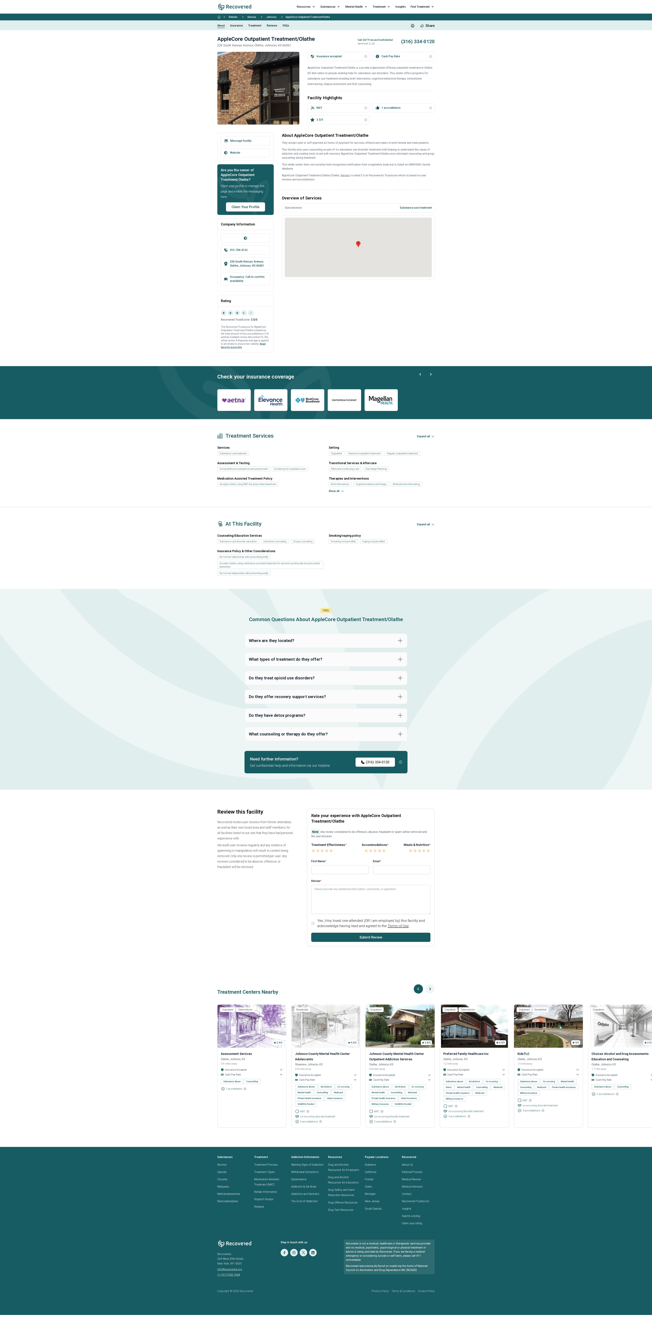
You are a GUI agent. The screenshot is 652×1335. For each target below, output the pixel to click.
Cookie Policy (426, 1291)
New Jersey (372, 1201)
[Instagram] (294, 1252)
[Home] (219, 17)
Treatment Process (266, 1164)
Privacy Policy (380, 1291)
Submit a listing (411, 1216)
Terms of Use (398, 926)
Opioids (222, 1172)
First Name (318, 861)
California (370, 1172)
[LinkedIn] (313, 1252)
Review (315, 881)
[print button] (413, 26)
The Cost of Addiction (304, 1201)
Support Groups (263, 1199)
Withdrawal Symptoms (305, 1172)
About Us (407, 1164)
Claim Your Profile (246, 207)
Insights (406, 1208)
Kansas (252, 17)
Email (376, 861)
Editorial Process (412, 1172)
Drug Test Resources (340, 1209)
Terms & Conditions (403, 1291)
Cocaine (222, 1179)
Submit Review (370, 937)
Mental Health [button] (354, 6)
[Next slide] (431, 374)
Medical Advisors (412, 1186)
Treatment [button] (379, 6)
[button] (370, 43)
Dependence (299, 1179)
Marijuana (223, 1186)
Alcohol (222, 1164)
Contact (407, 1194)
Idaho (368, 1186)
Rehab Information (265, 1191)
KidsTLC (523, 1054)
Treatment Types (264, 1172)
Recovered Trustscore (415, 1201)
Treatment (254, 25)
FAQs (286, 25)
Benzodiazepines (227, 1201)
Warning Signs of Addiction (307, 1164)
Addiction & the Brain (303, 1186)
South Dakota (373, 1208)
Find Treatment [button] (420, 6)
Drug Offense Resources (343, 1202)
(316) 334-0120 (377, 762)
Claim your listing (412, 1223)
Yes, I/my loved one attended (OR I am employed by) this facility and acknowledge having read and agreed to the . (371, 923)
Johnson (271, 17)
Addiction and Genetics (305, 1194)
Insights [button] (400, 6)
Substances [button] (328, 6)
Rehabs (233, 17)
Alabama (370, 1164)
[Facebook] (284, 1252)
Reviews (272, 25)
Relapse (259, 1206)
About (221, 25)
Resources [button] (304, 6)
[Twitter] (303, 1252)
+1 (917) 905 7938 (228, 1274)
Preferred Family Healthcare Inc (466, 1054)
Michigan (370, 1194)
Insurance (236, 25)
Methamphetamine (228, 1194)
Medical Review (411, 1179)
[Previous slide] (420, 374)
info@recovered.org (229, 1269)
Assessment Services (236, 1054)
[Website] (245, 238)
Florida (369, 1179)
